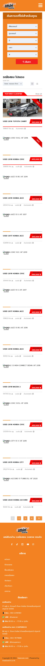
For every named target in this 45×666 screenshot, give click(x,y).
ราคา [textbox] (10, 47)
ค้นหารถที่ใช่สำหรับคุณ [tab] (22, 16)
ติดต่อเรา (8, 580)
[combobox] (22, 26)
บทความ (7, 591)
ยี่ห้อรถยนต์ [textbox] (13, 26)
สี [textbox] (9, 54)
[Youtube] (28, 544)
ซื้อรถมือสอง (9, 570)
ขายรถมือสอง (9, 575)
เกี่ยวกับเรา (8, 586)
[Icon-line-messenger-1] (22, 544)
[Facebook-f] (12, 544)
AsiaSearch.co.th (8, 660)
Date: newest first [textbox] (11, 84)
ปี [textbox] (9, 40)
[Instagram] (33, 544)
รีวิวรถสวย (8, 565)
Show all (39, 94)
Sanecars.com (23, 658)
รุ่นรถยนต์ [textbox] (12, 33)
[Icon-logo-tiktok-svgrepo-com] (17, 544)
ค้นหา (28, 62)
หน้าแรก (7, 559)
